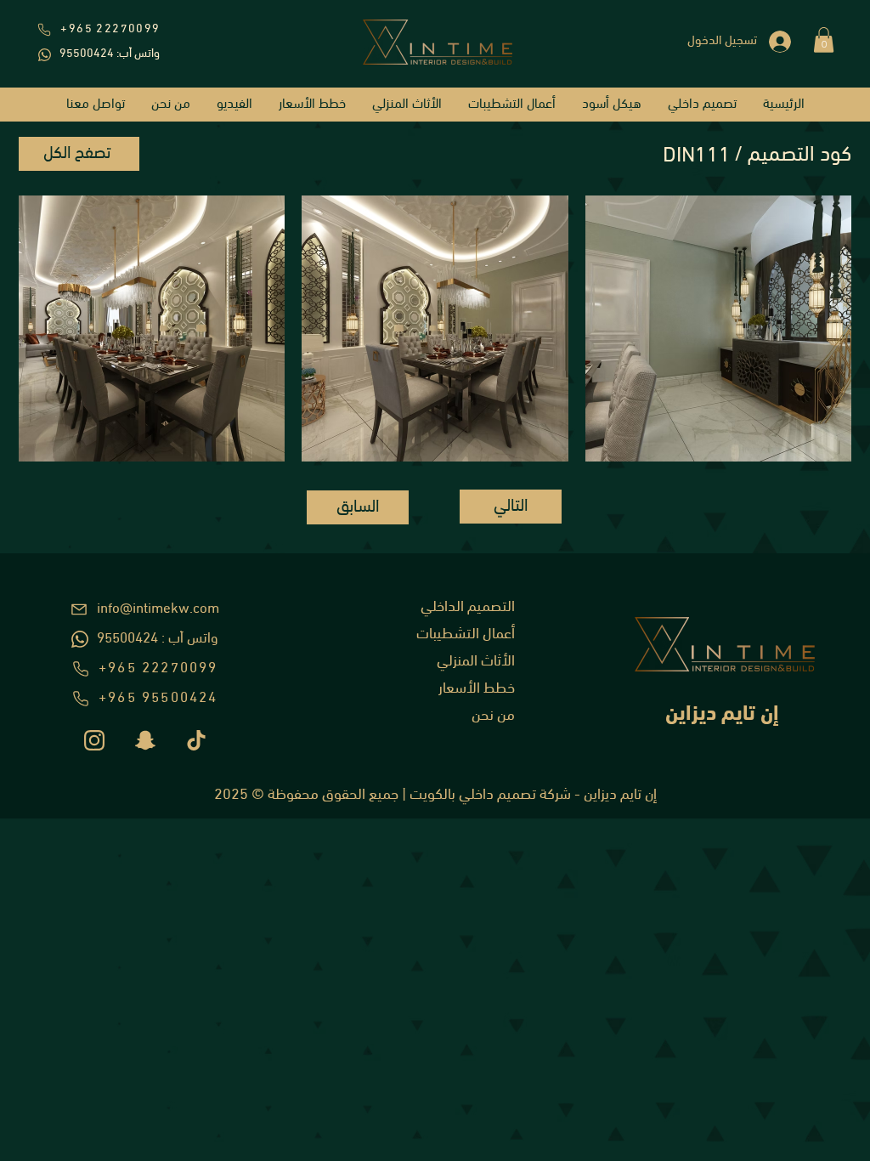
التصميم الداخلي (468, 607)
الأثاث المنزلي (476, 662)
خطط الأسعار (476, 689)
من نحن (493, 716)
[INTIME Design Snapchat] (145, 740)
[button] (823, 40)
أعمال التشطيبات (465, 635)
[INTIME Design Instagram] (94, 740)
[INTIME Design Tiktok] (196, 740)
